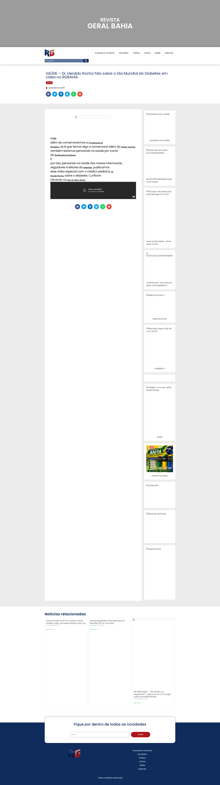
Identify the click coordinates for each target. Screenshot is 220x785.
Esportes (169, 53)
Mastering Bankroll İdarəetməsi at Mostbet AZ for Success (107, 622)
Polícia (147, 53)
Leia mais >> (50, 629)
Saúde (157, 53)
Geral (49, 82)
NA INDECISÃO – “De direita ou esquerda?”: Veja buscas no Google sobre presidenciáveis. (152, 694)
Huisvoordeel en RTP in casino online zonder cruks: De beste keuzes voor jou (66, 622)
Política (136, 53)
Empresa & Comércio (104, 53)
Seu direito (123, 53)
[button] (48, 94)
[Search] (86, 60)
